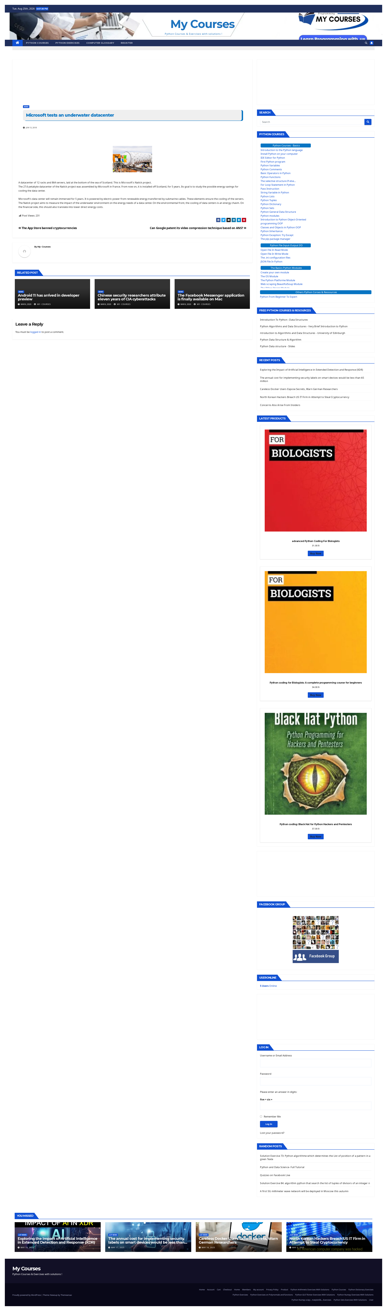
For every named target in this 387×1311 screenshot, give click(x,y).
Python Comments (271, 169)
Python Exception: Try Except (277, 235)
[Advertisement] (103, 80)
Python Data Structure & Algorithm (280, 339)
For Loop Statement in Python (278, 184)
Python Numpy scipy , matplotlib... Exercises (311, 1299)
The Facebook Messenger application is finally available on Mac (211, 297)
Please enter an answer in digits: (278, 1092)
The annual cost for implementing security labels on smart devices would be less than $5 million (146, 1242)
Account (211, 1289)
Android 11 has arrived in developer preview (48, 297)
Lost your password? (272, 1133)
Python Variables (270, 165)
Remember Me (272, 1116)
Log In (268, 1124)
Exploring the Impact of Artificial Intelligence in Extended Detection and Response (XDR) (311, 369)
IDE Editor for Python (273, 157)
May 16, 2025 (208, 1247)
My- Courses (43, 246)
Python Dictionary (271, 204)
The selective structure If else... (278, 181)
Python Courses (37, 43)
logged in (35, 332)
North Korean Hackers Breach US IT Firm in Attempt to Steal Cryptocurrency (304, 397)
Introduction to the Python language (282, 150)
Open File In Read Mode (274, 250)
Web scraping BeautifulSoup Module (281, 284)
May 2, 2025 (298, 1247)
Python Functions (271, 177)
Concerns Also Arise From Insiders (280, 405)
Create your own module (275, 272)
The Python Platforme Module (278, 280)
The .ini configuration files (275, 257)
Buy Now (315, 553)
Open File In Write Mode (274, 253)
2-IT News (22, 1235)
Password (265, 1073)
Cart (219, 1289)
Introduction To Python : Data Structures (284, 319)
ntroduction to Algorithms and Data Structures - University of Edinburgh (302, 333)
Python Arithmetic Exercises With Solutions (310, 1289)
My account (258, 1289)
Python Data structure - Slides (277, 346)
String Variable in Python (275, 192)
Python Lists (268, 196)
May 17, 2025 (117, 1247)
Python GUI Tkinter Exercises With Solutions (315, 1294)
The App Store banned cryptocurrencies (49, 228)
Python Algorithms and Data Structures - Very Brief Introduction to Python (304, 326)
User (371, 1299)
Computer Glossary (100, 43)
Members (246, 1289)
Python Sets (267, 208)
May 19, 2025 (27, 1247)
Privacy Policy (272, 1289)
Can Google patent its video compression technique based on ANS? (197, 228)
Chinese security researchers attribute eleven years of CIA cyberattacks (132, 297)
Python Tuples (269, 200)
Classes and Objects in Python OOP (281, 227)
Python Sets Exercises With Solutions (350, 1299)
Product (284, 1289)
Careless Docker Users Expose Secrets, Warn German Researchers (299, 389)
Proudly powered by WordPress (26, 1295)
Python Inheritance (272, 231)
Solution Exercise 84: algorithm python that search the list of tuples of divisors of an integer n (315, 1183)
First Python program (273, 161)
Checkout (227, 1289)
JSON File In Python (271, 261)
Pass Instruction (270, 188)
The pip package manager (275, 239)
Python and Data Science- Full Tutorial (282, 1167)
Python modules (270, 215)
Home (202, 1289)
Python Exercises (67, 43)
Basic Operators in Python (276, 173)
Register (127, 43)
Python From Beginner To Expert (278, 296)
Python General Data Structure (278, 211)
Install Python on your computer (279, 153)
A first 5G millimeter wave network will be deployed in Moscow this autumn (304, 1191)
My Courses (202, 24)
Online (268, 986)
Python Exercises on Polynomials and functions (271, 1294)
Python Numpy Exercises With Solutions (355, 1294)
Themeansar (66, 1295)
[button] (366, 43)
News (26, 107)
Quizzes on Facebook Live (275, 1175)
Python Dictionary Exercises (360, 1289)
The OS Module (269, 276)
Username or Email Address (276, 1055)
